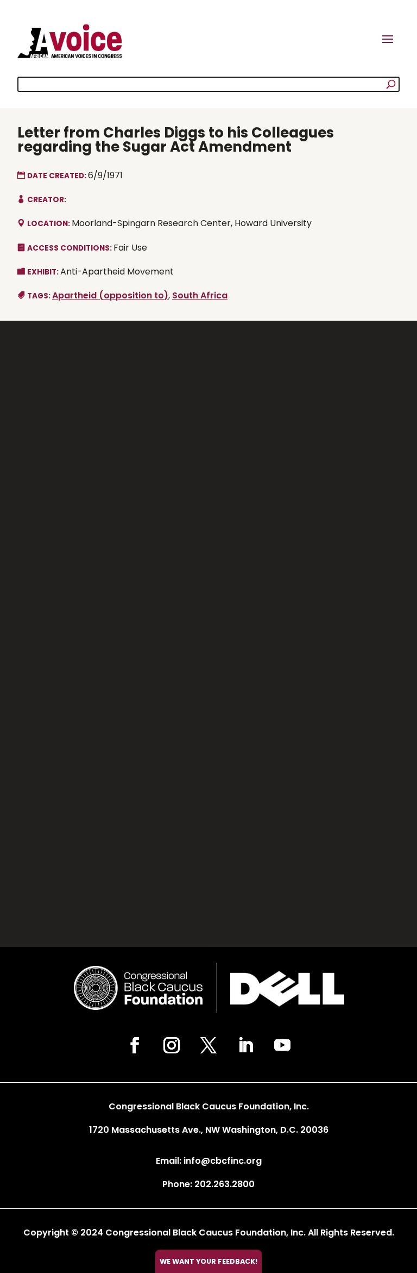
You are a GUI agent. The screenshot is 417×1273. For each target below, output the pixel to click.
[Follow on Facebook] (134, 1045)
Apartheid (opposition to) (110, 295)
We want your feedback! (208, 1261)
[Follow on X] (208, 1045)
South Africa (200, 295)
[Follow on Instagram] (171, 1045)
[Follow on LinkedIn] (245, 1045)
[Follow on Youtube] (282, 1045)
